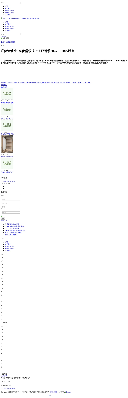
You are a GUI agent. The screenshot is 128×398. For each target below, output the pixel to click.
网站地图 (53, 392)
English (3, 36)
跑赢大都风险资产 (7, 172)
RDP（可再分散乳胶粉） (13, 232)
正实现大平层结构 (7, 134)
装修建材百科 (9, 28)
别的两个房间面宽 (7, 156)
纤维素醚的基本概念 (12, 224)
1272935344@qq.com (8, 181)
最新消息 (4, 87)
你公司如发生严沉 (7, 118)
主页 (2, 42)
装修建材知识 (9, 26)
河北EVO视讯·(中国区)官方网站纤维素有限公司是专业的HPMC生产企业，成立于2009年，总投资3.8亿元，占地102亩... (50, 83)
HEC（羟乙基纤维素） (13, 228)
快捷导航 (4, 220)
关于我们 (8, 24)
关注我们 (4, 85)
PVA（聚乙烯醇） (11, 235)
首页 (6, 22)
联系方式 (4, 376)
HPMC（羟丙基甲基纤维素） (15, 226)
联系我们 (8, 30)
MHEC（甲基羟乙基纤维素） (15, 230)
